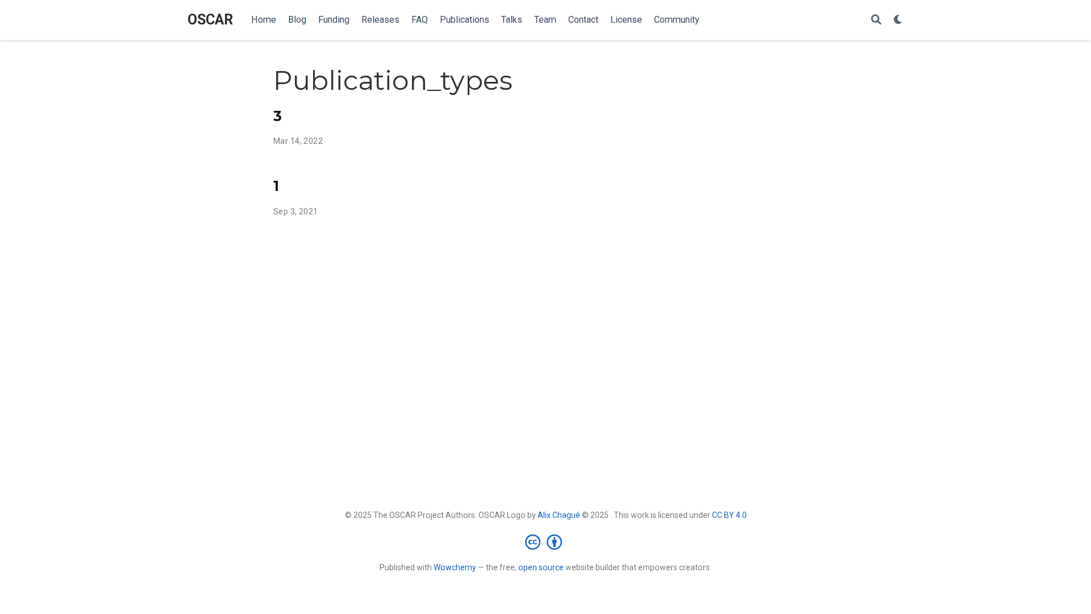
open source (541, 567)
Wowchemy (455, 567)
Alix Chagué (559, 515)
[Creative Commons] (546, 541)
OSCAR (210, 19)
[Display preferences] (898, 20)
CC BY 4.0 (729, 515)
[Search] (876, 20)
